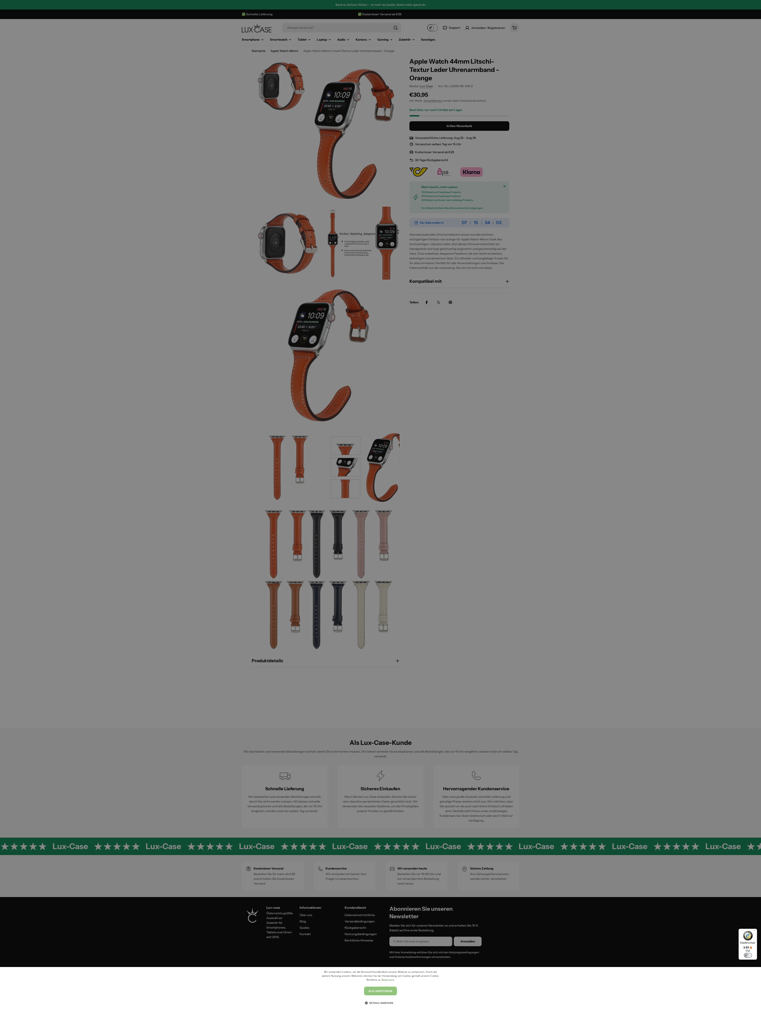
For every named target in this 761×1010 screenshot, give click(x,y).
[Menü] (754, 931)
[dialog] (380, 988)
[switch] (748, 955)
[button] (380, 1002)
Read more (388, 979)
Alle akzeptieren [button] (380, 991)
